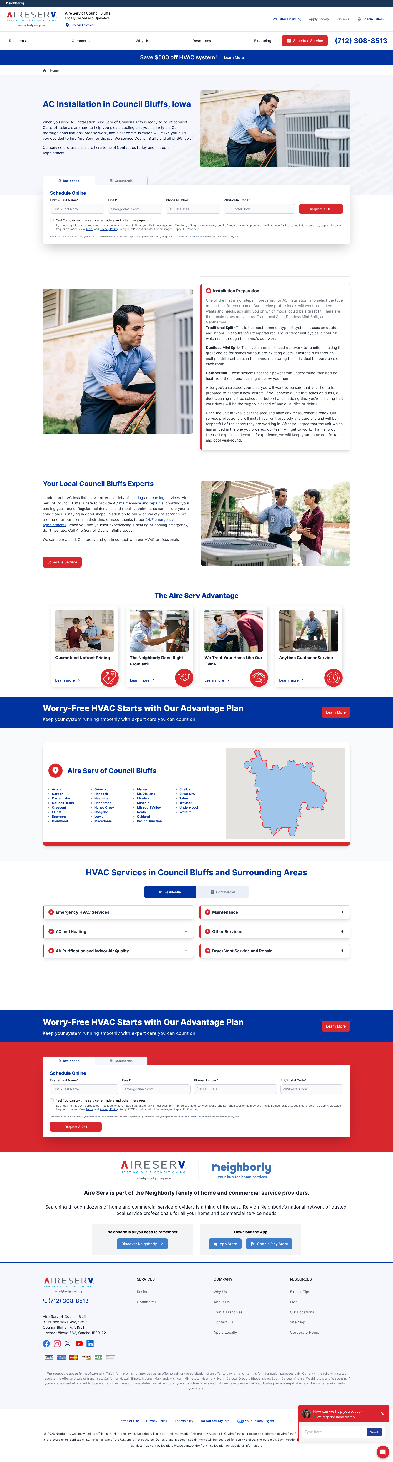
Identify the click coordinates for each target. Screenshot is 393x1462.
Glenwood (60, 821)
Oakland (143, 816)
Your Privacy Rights (259, 1421)
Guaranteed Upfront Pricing (82, 657)
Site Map (297, 1322)
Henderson (103, 803)
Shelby (184, 789)
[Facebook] (46, 1343)
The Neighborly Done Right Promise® (156, 660)
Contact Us (223, 1322)
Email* (112, 200)
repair (154, 503)
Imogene (101, 812)
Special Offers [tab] (373, 19)
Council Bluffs (63, 803)
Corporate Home (304, 1332)
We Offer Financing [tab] (287, 19)
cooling (158, 497)
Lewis (98, 816)
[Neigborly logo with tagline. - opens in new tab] (242, 1170)
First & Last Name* (64, 200)
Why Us (220, 1291)
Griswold (101, 789)
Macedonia (103, 821)
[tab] (142, 40)
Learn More (336, 712)
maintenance (130, 503)
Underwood (188, 807)
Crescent (59, 807)
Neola (141, 812)
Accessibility (184, 1421)
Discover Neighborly (139, 1243)
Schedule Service (62, 562)
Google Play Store (272, 1243)
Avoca (56, 789)
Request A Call (321, 209)
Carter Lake (61, 798)
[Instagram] (57, 1343)
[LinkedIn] (90, 1343)
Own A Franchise (228, 1312)
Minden (143, 798)
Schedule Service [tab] (308, 40)
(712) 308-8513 (68, 1301)
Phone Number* (178, 200)
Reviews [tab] (343, 19)
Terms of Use (129, 1421)
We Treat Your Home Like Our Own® (233, 660)
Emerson (59, 816)
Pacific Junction (149, 821)
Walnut (185, 812)
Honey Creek (104, 807)
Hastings (101, 798)
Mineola (143, 803)
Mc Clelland (146, 794)
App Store (228, 1243)
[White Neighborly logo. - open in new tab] (14, 3)
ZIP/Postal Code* (237, 200)
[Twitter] (68, 1343)
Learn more (65, 680)
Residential (71, 181)
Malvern (143, 789)
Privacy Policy (109, 229)
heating (136, 497)
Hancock (101, 794)
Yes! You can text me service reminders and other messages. (101, 220)
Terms (89, 229)
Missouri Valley (149, 807)
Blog (294, 1302)
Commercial (124, 181)
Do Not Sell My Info (215, 1421)
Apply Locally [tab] (319, 19)
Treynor (185, 803)
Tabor (184, 798)
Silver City (187, 794)
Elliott (56, 812)
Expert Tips (300, 1291)
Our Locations (302, 1312)
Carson (57, 794)
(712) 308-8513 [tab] (361, 41)
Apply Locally (225, 1332)
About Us (222, 1302)
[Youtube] (79, 1343)
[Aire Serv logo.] (31, 19)
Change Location (82, 25)
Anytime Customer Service (306, 657)
